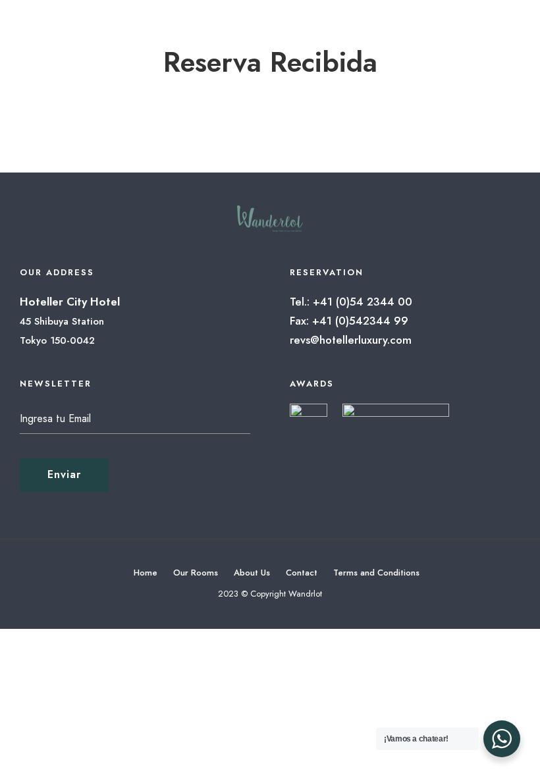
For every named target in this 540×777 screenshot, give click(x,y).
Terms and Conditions (376, 572)
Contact (301, 572)
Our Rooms (195, 572)
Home (145, 572)
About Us (252, 572)
